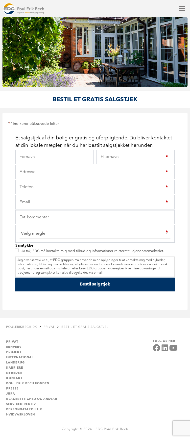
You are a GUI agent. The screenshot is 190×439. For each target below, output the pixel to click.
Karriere (14, 367)
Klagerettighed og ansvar (31, 399)
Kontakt (14, 378)
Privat (12, 341)
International (19, 357)
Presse (12, 388)
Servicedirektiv (21, 404)
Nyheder (14, 373)
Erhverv (14, 347)
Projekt (14, 352)
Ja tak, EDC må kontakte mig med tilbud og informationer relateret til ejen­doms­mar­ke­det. (93, 251)
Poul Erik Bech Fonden (27, 383)
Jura (10, 393)
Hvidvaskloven (20, 414)
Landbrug (15, 362)
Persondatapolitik (24, 409)
